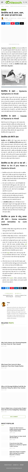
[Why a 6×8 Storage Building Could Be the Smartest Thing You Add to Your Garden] (14, 377)
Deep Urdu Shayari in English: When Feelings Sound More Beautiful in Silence (18, 453)
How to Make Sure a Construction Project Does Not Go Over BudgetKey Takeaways (13, 409)
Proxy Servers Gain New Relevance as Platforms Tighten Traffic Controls (18, 445)
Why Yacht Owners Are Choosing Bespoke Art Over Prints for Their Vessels (13, 343)
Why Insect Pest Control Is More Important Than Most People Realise (12, 365)
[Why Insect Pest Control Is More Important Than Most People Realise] (14, 355)
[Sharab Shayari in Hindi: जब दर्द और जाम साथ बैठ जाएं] (4, 437)
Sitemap (22, 464)
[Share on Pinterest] (12, 23)
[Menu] (2, 2)
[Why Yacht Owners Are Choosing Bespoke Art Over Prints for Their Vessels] (14, 333)
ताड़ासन (11, 278)
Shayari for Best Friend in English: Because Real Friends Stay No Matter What (18, 429)
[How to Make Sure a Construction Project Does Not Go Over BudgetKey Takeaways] (14, 399)
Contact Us (15, 464)
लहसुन (8, 252)
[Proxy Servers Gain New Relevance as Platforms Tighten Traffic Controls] (4, 444)
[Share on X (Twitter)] (8, 23)
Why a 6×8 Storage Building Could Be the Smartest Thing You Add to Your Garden (13, 387)
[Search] (26, 2)
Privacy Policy (8, 464)
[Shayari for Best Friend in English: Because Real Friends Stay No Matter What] (4, 429)
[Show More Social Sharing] (25, 23)
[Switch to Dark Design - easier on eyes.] (24, 2)
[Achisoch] (13, 2)
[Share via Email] (22, 23)
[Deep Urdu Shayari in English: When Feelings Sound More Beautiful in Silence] (4, 453)
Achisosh (4, 9)
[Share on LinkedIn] (17, 23)
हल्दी (26, 244)
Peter (6, 18)
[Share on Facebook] (3, 23)
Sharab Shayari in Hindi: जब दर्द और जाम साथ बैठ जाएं (18, 437)
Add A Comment (14, 416)
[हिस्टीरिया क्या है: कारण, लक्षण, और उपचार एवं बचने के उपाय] (14, 34)
